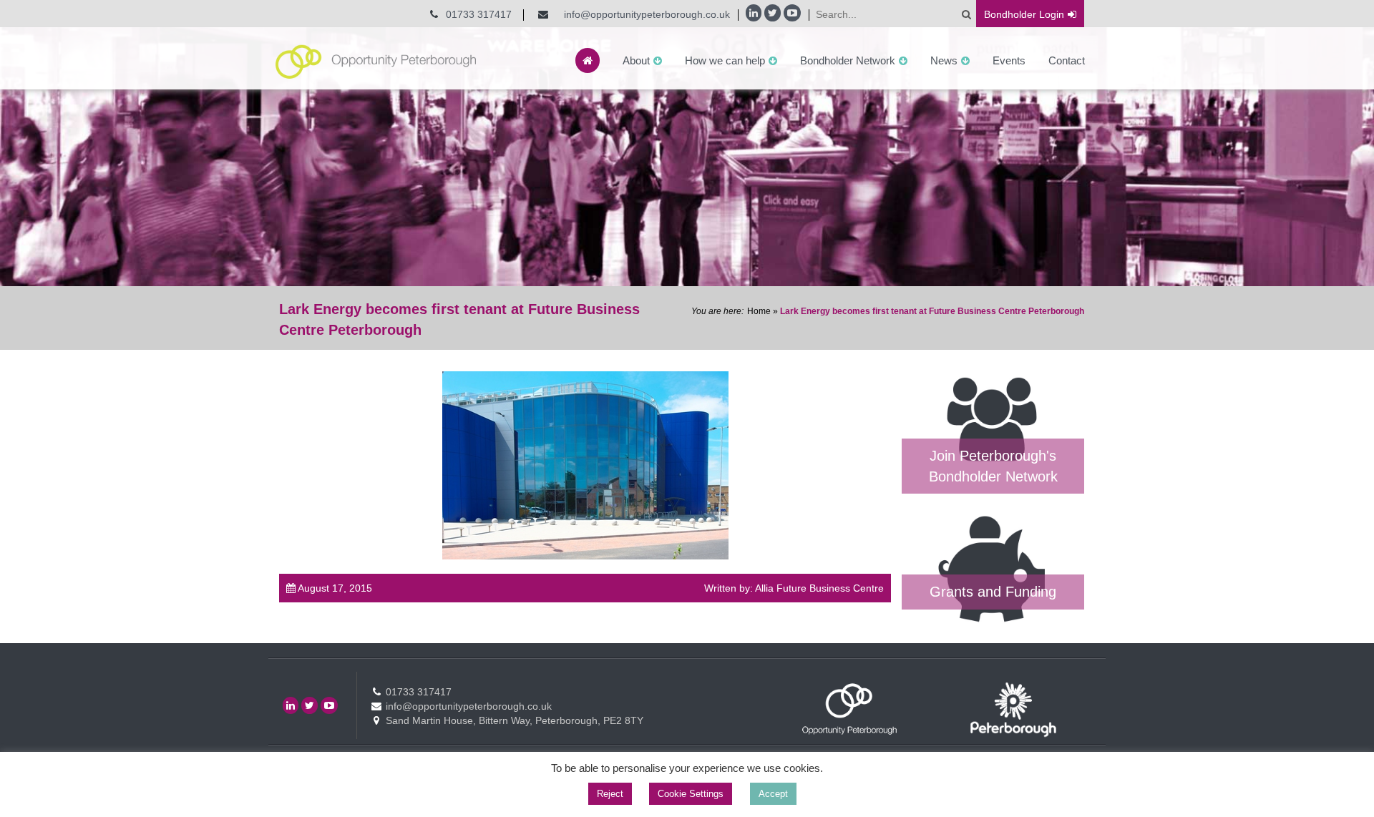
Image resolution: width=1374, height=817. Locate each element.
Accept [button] (773, 793)
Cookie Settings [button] (690, 793)
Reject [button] (610, 793)
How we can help (725, 60)
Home (759, 311)
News (944, 60)
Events (1009, 60)
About (636, 60)
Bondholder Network (847, 60)
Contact (1066, 60)
